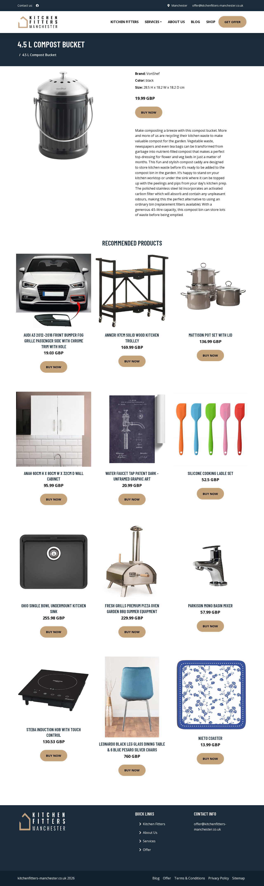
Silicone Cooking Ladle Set (210, 473)
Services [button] (152, 22)
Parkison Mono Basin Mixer (210, 605)
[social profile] (37, 5)
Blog (195, 22)
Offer (147, 849)
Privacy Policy (218, 878)
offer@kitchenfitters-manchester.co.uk (217, 5)
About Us (176, 22)
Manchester (179, 5)
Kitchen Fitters (125, 22)
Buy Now (148, 112)
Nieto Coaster (210, 738)
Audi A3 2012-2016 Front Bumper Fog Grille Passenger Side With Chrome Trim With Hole (54, 340)
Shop (210, 22)
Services (149, 841)
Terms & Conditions (189, 878)
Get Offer (232, 22)
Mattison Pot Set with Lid (210, 334)
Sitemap (238, 878)
